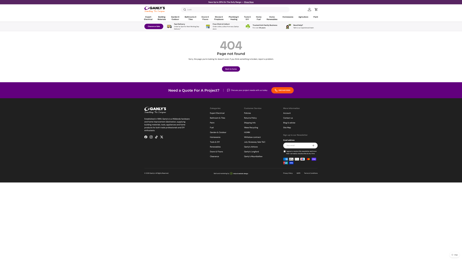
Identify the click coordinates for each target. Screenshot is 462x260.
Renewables (215, 147)
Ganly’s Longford (251, 151)
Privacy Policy (288, 173)
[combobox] (235, 9)
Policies (247, 113)
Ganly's (152, 173)
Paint (212, 122)
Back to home (231, 69)
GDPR (298, 173)
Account (287, 113)
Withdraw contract (252, 137)
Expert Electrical (217, 113)
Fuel (212, 127)
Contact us (288, 118)
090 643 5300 (284, 90)
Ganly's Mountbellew (253, 156)
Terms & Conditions (311, 173)
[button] (316, 9)
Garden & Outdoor (218, 132)
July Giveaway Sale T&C (254, 142)
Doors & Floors (216, 151)
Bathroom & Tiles (217, 118)
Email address (289, 140)
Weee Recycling (251, 127)
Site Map (287, 127)
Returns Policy (250, 118)
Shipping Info (250, 122)
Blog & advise (289, 122)
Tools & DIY (215, 142)
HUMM (247, 132)
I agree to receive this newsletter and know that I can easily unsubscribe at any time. (301, 152)
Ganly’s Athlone (251, 147)
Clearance (214, 156)
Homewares (215, 137)
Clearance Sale (154, 26)
